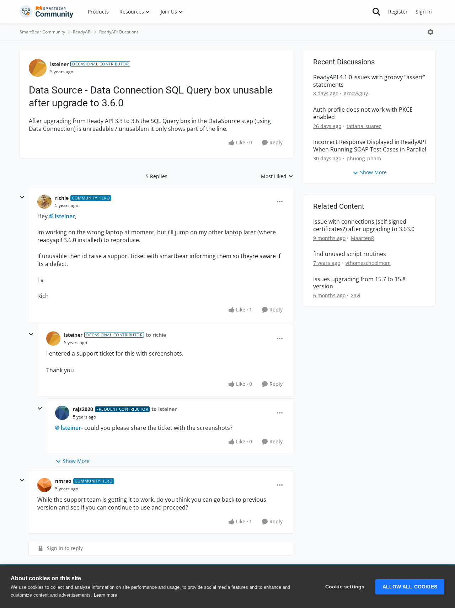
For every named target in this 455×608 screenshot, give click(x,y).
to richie (156, 334)
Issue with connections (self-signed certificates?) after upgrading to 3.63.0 (363, 225)
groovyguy (356, 93)
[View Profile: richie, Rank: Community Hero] (44, 201)
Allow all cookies (409, 587)
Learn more (105, 595)
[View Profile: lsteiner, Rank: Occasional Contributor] (38, 68)
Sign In (424, 11)
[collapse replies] (22, 197)
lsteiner (59, 64)
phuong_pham (364, 158)
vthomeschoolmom (368, 263)
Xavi (355, 295)
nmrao (63, 481)
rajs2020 (83, 409)
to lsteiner (164, 409)
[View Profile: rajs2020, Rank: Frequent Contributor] (62, 413)
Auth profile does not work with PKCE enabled (363, 113)
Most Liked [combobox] (277, 176)
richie (62, 197)
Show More (76, 461)
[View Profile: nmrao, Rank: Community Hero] (44, 485)
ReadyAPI (82, 32)
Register (398, 11)
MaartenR (362, 238)
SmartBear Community (42, 32)
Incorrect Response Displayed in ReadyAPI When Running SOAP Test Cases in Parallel (369, 145)
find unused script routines (349, 254)
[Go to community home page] (47, 11)
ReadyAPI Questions (119, 32)
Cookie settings (345, 587)
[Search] (376, 11)
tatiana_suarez (364, 126)
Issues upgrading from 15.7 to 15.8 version (359, 283)
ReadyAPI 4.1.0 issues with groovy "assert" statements (369, 81)
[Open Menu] (430, 32)
